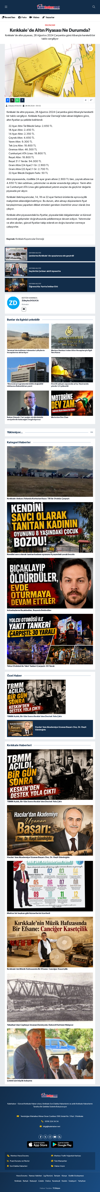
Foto (23, 17)
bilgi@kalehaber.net (51, 1126)
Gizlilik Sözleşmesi (76, 1176)
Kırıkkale (18, 1181)
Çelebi (41, 1181)
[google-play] (62, 1144)
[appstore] (37, 1144)
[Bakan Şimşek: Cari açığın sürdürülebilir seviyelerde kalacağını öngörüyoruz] (28, 403)
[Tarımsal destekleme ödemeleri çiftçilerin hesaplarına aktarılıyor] (28, 336)
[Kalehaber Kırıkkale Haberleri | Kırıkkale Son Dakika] (49, 7)
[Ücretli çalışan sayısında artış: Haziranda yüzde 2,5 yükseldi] (72, 370)
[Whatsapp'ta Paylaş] (17, 100)
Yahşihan (82, 1181)
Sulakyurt (72, 1181)
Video (36, 17)
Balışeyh (33, 1181)
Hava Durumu (21, 1176)
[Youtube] (55, 1137)
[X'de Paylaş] (12, 100)
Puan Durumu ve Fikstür (20, 1161)
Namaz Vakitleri (35, 1176)
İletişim (57, 1176)
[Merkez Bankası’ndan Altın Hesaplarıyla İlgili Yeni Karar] (72, 336)
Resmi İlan (9, 17)
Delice (48, 1181)
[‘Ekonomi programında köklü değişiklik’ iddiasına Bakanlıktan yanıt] (28, 370)
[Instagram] (50, 1137)
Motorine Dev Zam (59, 417)
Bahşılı (25, 1181)
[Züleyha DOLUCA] (13, 303)
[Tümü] (91, 432)
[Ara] (93, 7)
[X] (45, 1137)
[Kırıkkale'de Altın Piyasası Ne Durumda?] (50, 70)
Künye (64, 1176)
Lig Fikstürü (48, 1176)
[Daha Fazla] (22, 100)
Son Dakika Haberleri (18, 1166)
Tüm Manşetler (60, 1161)
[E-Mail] (24, 309)
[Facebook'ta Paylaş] (8, 100)
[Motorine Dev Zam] (72, 403)
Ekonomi (50, 25)
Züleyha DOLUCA (14, 106)
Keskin (64, 1181)
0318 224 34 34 (52, 1121)
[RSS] (59, 1137)
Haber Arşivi (59, 1166)
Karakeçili (56, 1181)
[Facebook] (41, 1137)
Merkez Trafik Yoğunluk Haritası (67, 1156)
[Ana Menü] (6, 7)
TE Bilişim (56, 1188)
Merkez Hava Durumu (20, 1156)
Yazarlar (49, 17)
